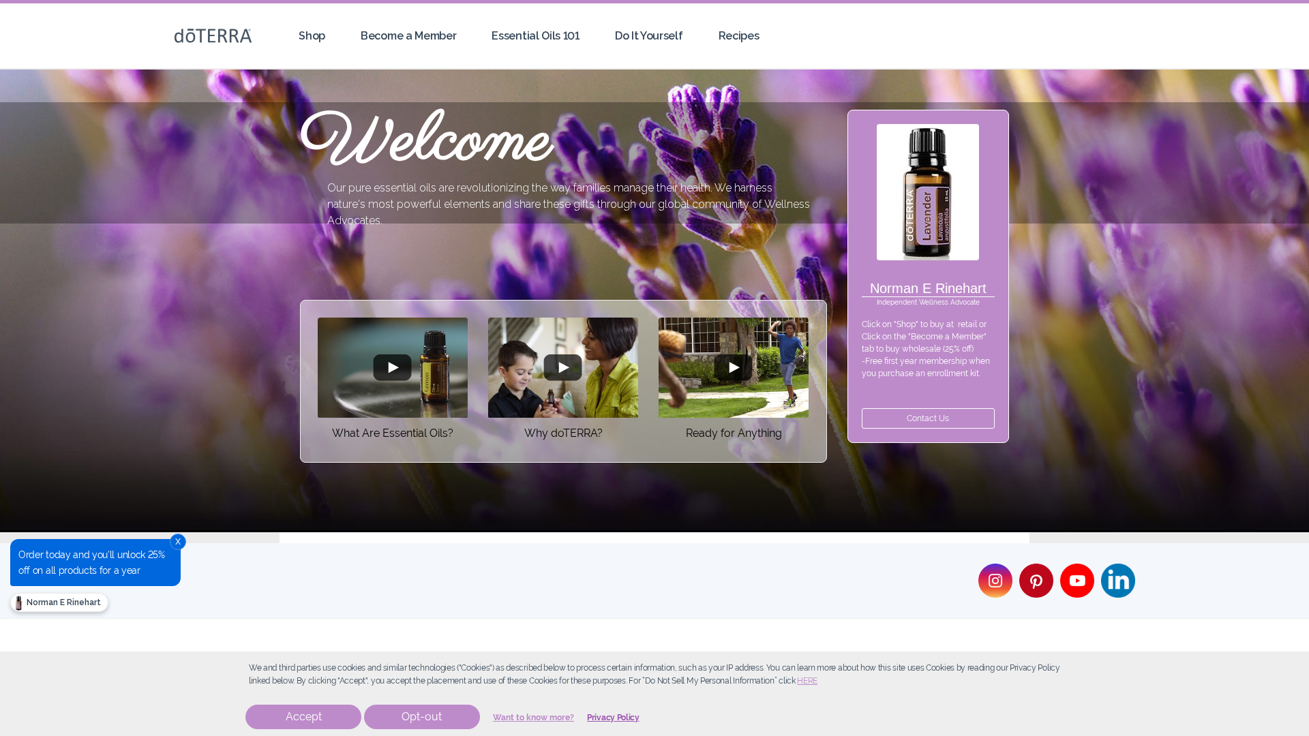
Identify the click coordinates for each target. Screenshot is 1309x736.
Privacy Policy (613, 717)
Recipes (739, 35)
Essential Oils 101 (535, 35)
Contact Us (928, 418)
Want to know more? (533, 717)
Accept (304, 716)
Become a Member (408, 35)
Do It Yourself (649, 35)
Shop (312, 35)
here (807, 681)
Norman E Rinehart (63, 602)
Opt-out (422, 716)
